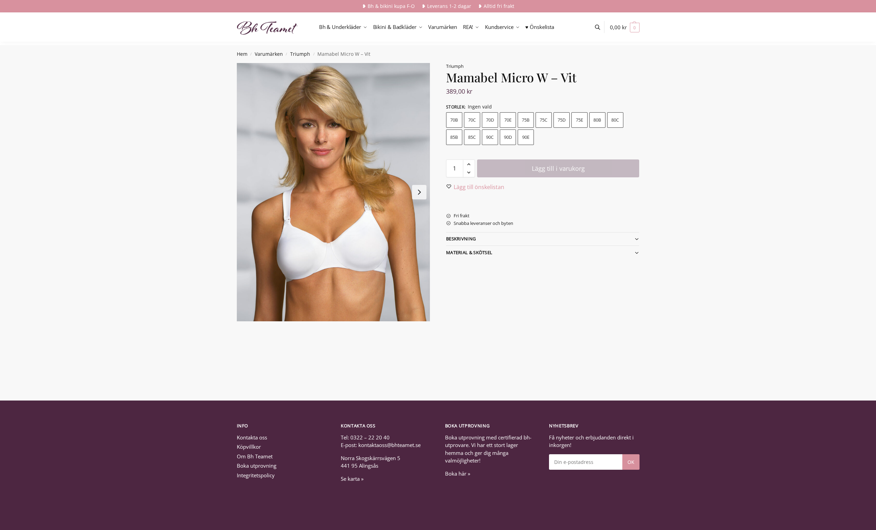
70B (454, 120)
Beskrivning (461, 239)
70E (507, 120)
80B (597, 120)
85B (454, 137)
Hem (242, 54)
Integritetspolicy (256, 475)
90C (490, 137)
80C (615, 120)
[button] (624, 27)
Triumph (300, 54)
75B (525, 120)
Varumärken (269, 54)
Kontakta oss (252, 437)
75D (562, 120)
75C (543, 120)
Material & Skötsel (469, 252)
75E (579, 120)
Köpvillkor (249, 446)
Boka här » (457, 473)
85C (472, 137)
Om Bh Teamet (255, 456)
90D (508, 137)
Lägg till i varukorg (558, 168)
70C (472, 120)
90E (525, 137)
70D (490, 120)
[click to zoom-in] (333, 192)
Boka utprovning (256, 465)
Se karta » (352, 478)
